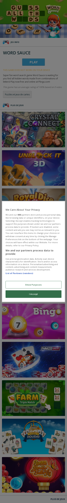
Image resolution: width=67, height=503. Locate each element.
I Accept (33, 294)
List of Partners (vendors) (19, 273)
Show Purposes (33, 284)
